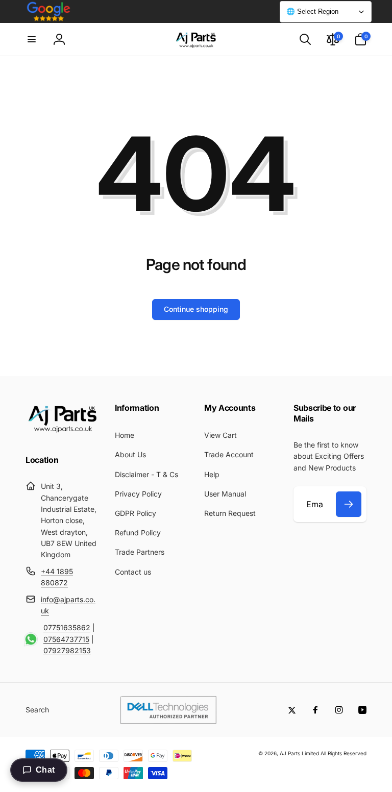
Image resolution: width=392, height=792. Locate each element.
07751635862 (66, 627)
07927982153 (67, 650)
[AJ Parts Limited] (62, 433)
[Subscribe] (348, 504)
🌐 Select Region (312, 11)
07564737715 (66, 639)
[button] (31, 39)
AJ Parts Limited (299, 753)
